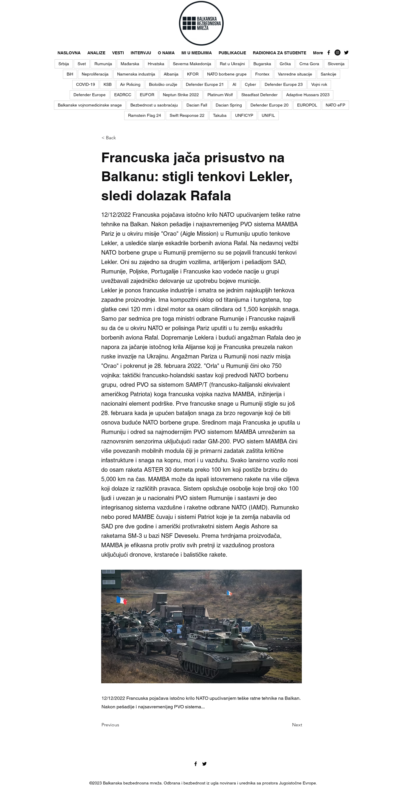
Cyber (250, 84)
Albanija (171, 74)
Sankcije (328, 74)
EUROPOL (307, 105)
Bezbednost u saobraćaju (154, 105)
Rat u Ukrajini (232, 63)
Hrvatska (156, 63)
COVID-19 (85, 84)
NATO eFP (335, 105)
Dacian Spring (229, 105)
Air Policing (130, 84)
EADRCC (122, 94)
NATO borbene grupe (227, 74)
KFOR (193, 74)
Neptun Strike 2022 (181, 94)
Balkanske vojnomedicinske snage (90, 105)
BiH (70, 74)
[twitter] (346, 52)
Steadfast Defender (259, 94)
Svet (82, 63)
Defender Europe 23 (284, 84)
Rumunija (103, 63)
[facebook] (329, 52)
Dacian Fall (196, 105)
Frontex (262, 74)
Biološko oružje (163, 84)
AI (234, 84)
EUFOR (147, 94)
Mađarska (130, 63)
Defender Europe (89, 94)
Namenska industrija (136, 74)
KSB (108, 84)
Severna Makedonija (192, 63)
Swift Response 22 (187, 115)
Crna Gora (309, 63)
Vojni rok (319, 84)
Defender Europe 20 (269, 105)
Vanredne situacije (295, 74)
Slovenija (336, 63)
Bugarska (262, 63)
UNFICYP (244, 115)
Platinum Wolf (220, 94)
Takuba (220, 115)
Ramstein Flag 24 (144, 115)
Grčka (285, 63)
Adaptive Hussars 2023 (308, 94)
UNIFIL (268, 115)
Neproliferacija (95, 74)
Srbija (63, 63)
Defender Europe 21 (205, 84)
